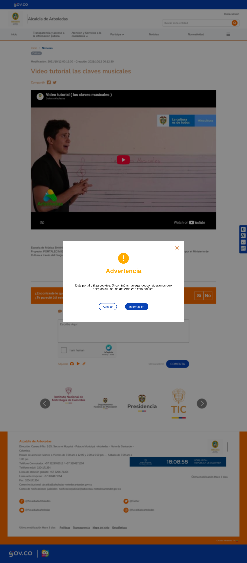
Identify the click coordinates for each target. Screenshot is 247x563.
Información (136, 306)
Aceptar (108, 306)
